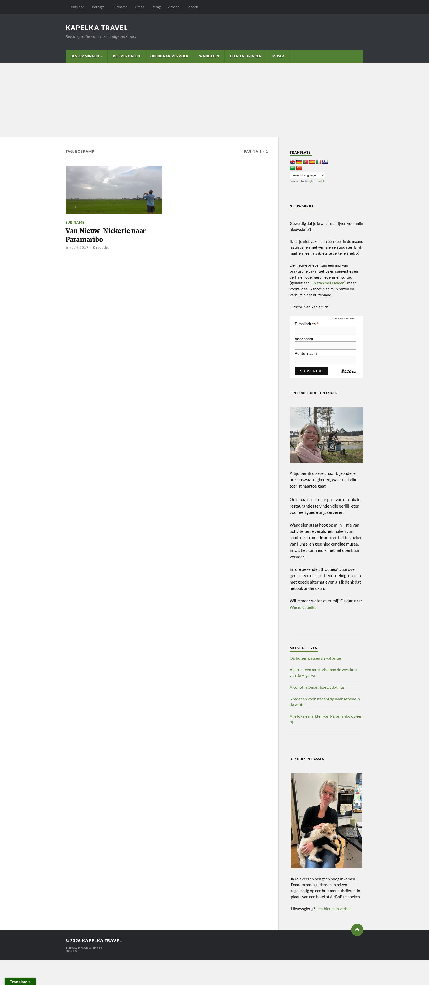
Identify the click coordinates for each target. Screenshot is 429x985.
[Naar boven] (357, 930)
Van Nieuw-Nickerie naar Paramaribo (106, 235)
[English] (293, 161)
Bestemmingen (85, 56)
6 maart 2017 (77, 247)
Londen (192, 7)
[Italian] (319, 161)
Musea (278, 56)
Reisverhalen (126, 56)
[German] (299, 161)
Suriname (120, 7)
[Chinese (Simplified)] (299, 168)
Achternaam (306, 353)
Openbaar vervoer (169, 56)
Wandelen (209, 56)
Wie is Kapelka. (304, 607)
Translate (319, 181)
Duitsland (76, 7)
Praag (156, 7)
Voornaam (304, 339)
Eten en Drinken (246, 56)
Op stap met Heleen (327, 283)
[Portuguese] (306, 161)
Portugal (98, 7)
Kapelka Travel (97, 27)
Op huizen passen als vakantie (315, 658)
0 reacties (101, 247)
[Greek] (325, 161)
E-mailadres (307, 323)
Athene (173, 7)
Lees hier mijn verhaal (334, 908)
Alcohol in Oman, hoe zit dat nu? (317, 687)
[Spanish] (312, 161)
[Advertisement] (214, 100)
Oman (139, 7)
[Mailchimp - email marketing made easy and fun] (348, 375)
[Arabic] (293, 168)
